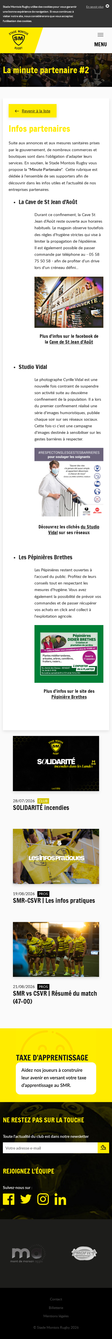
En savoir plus (94, 7)
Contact (56, 1299)
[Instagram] (43, 1199)
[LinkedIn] (60, 1199)
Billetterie (56, 1307)
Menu (100, 44)
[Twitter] (26, 1199)
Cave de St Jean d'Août (71, 342)
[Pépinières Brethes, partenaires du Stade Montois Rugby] (68, 654)
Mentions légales (56, 1316)
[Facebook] (8, 1199)
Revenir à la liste (36, 110)
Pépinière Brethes (69, 697)
